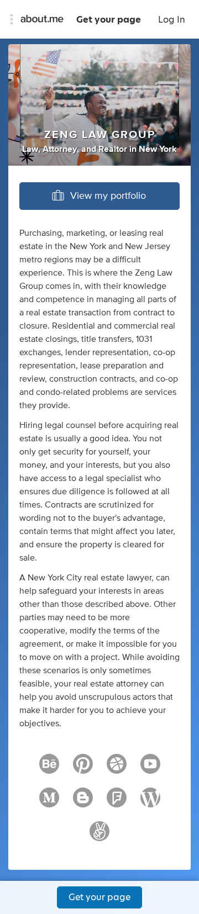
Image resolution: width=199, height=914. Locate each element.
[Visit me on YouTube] (150, 768)
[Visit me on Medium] (49, 802)
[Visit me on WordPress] (150, 802)
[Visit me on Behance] (49, 768)
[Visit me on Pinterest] (83, 768)
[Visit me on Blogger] (83, 802)
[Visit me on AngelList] (99, 836)
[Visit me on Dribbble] (117, 768)
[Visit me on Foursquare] (117, 802)
